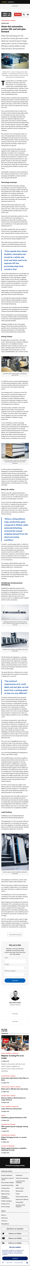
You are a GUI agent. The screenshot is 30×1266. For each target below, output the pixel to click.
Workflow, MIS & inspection (20, 1205)
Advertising (4, 1218)
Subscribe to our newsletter (15, 1229)
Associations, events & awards (10, 1086)
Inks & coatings (5, 1206)
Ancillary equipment (6, 1175)
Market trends (20, 1188)
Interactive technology (22, 1178)
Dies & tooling (5, 1191)
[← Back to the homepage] (6, 16)
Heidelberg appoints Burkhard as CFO (13, 1118)
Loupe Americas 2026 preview (11, 1109)
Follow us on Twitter (15, 1233)
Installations (19, 1175)
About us (3, 1215)
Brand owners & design (7, 1182)
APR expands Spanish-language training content (14, 1127)
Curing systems (5, 1188)
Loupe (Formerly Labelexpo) (10, 1053)
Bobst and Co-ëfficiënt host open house (14, 1089)
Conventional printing (8, 20)
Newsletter (11, 2)
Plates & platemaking (7, 1146)
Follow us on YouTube (15, 1238)
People (3, 1115)
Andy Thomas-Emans (15, 1002)
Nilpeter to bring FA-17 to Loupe (12, 1056)
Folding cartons (5, 1204)
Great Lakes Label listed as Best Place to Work (15, 1079)
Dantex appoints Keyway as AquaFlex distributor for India (13, 1149)
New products (19, 1191)
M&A (17, 1185)
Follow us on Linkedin (15, 1243)
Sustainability (19, 1202)
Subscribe (4, 2)
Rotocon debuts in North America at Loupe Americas (13, 1099)
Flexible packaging (6, 1201)
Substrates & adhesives (22, 1199)
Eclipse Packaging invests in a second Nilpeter (13, 1138)
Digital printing (5, 1194)
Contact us (4, 1221)
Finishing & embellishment (5, 1197)
